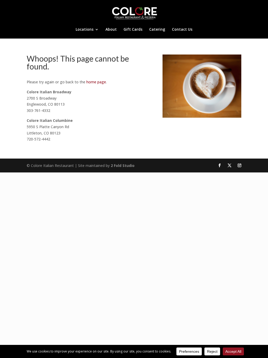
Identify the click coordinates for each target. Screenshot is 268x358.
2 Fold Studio (123, 165)
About (111, 30)
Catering (157, 30)
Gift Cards (133, 30)
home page (96, 81)
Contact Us (182, 30)
